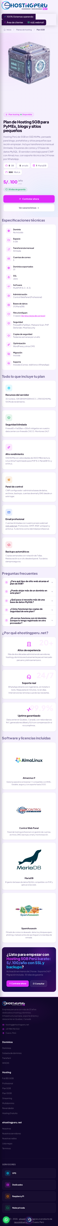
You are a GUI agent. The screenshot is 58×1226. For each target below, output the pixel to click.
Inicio (9, 30)
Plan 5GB (6, 1088)
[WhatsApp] (6, 1219)
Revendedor (8, 1108)
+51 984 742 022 (13, 1029)
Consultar (39, 983)
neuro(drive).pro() (22, 1222)
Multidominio (8, 1103)
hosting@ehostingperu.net (17, 1024)
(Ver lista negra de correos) (33, 315)
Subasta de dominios (12, 1053)
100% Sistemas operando (20, 16)
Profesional (7, 1083)
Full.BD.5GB (8, 1078)
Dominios (6, 1048)
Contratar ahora (30, 198)
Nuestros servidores (11, 1133)
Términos (6, 1148)
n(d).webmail (37, 22)
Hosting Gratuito (9, 1113)
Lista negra (7, 1143)
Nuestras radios (9, 1138)
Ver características (27, 207)
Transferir (6, 1058)
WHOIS (5, 1063)
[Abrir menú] (29, 1219)
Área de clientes (15, 22)
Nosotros (6, 1128)
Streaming (7, 1098)
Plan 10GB (7, 1093)
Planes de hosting (24, 30)
